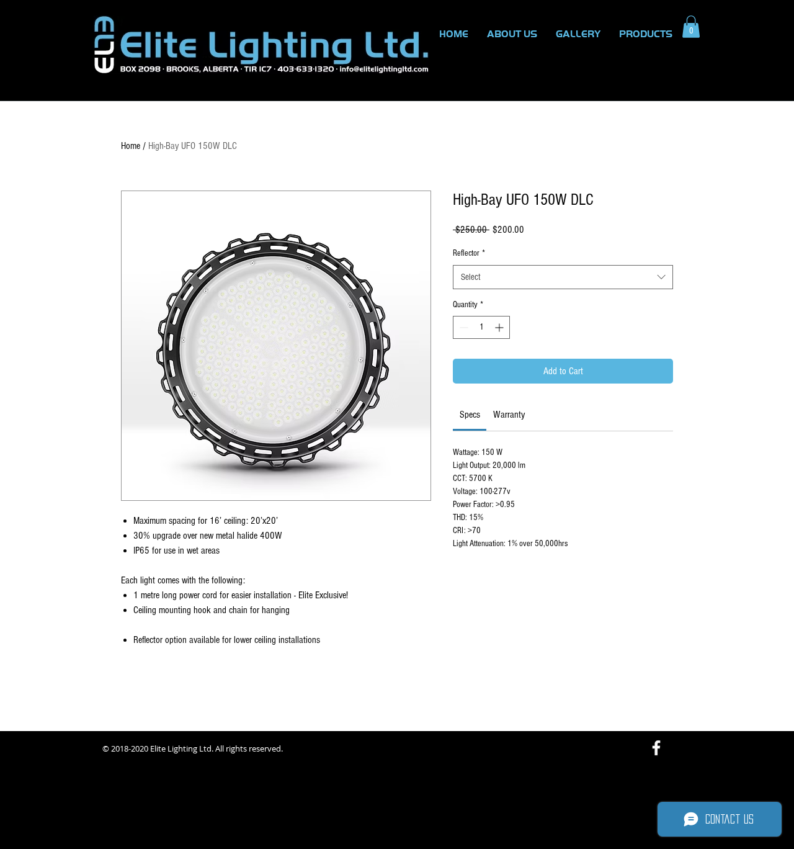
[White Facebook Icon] (656, 748)
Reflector (469, 253)
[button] (691, 27)
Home (130, 145)
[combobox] (563, 277)
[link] (470, 414)
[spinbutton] (481, 327)
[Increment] (500, 327)
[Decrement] (462, 327)
